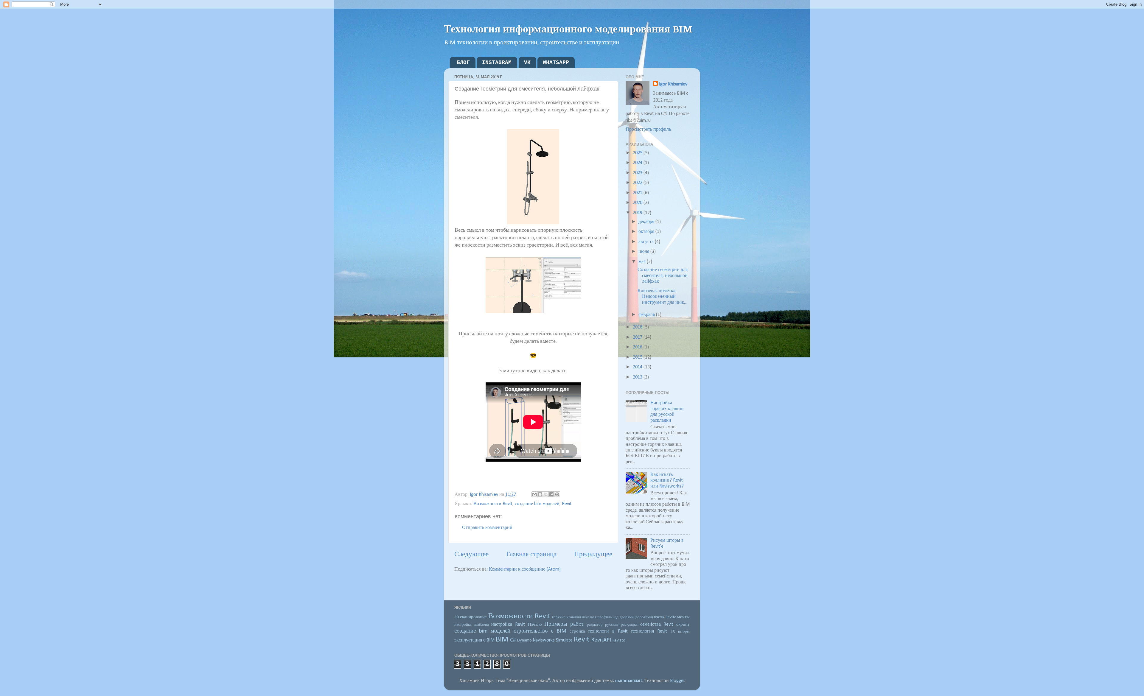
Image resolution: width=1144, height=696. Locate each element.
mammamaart (628, 680)
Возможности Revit (492, 504)
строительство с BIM (540, 631)
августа (646, 241)
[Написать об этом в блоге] (540, 494)
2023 (638, 173)
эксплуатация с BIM (474, 640)
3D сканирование (470, 617)
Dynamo (524, 640)
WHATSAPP (556, 63)
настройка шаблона (471, 625)
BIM (502, 639)
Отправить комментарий (487, 527)
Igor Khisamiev (673, 84)
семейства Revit (657, 624)
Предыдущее (593, 554)
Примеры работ (564, 624)
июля (644, 251)
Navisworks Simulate (553, 640)
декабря (646, 221)
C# (513, 640)
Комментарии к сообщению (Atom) (525, 569)
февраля (647, 314)
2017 (638, 337)
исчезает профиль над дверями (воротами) (617, 617)
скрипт (683, 624)
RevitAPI (601, 640)
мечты (683, 617)
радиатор (595, 625)
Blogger (677, 680)
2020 (638, 202)
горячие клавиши (566, 617)
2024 (638, 163)
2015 (638, 357)
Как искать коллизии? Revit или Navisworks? (667, 480)
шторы (684, 631)
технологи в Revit (607, 631)
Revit (567, 504)
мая (642, 261)
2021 (638, 193)
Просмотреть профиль (648, 129)
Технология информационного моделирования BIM (568, 28)
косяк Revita (665, 617)
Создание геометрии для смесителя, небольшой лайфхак (663, 275)
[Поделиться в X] (546, 494)
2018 (638, 327)
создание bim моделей (537, 504)
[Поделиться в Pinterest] (557, 494)
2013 (638, 377)
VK (527, 63)
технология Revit (649, 631)
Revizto (619, 640)
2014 (638, 367)
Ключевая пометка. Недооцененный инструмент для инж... (662, 297)
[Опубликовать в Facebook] (551, 494)
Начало (535, 624)
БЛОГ (463, 63)
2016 (638, 347)
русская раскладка (621, 625)
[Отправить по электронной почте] (534, 494)
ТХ (672, 631)
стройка (577, 631)
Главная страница (531, 554)
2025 (638, 153)
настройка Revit (508, 624)
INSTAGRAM (497, 63)
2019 (638, 213)
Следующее (471, 554)
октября (646, 231)
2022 (638, 182)
